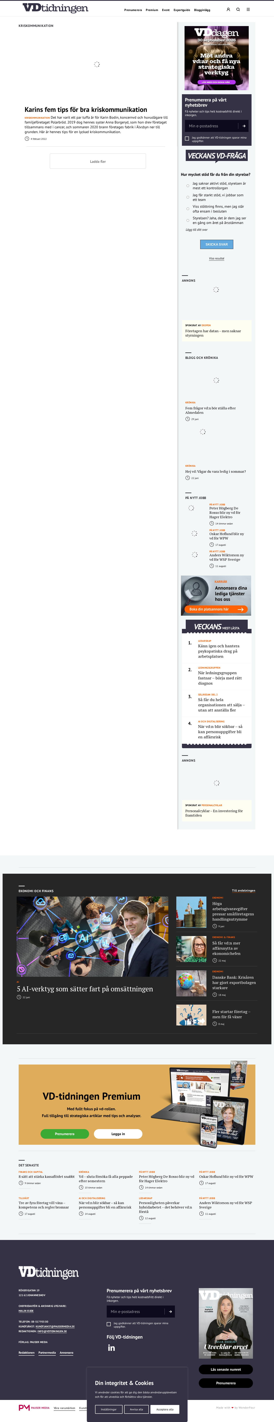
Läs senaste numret (226, 1369)
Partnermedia (47, 1352)
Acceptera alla (165, 1409)
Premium (152, 10)
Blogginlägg (202, 10)
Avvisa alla (136, 1409)
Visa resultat (216, 258)
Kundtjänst (86, 1408)
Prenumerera (133, 10)
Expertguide (182, 10)
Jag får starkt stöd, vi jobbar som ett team (218, 197)
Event (166, 10)
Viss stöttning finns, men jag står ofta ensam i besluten (218, 208)
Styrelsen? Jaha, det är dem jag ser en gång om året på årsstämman (219, 220)
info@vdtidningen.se (52, 1331)
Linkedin (112, 1348)
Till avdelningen (243, 890)
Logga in (118, 1134)
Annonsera (66, 1352)
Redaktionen (27, 1352)
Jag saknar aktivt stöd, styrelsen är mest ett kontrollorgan (219, 185)
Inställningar (109, 1409)
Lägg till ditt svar (196, 230)
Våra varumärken (64, 1408)
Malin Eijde (26, 1311)
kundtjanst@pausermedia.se (55, 1326)
